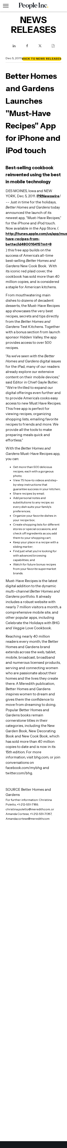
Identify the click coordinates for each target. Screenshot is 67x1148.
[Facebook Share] (27, 45)
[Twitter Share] (40, 45)
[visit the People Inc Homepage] (33, 5)
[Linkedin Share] (14, 45)
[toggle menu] (6, 5)
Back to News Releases (41, 58)
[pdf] (53, 45)
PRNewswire (48, 196)
